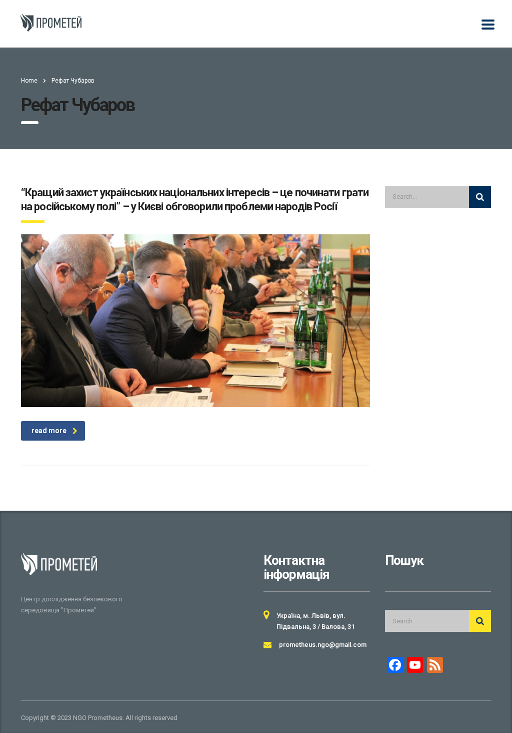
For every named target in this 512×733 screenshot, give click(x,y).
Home (29, 80)
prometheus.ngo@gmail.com (322, 644)
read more (49, 431)
